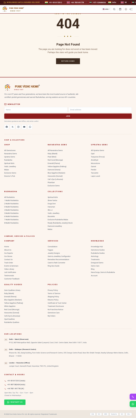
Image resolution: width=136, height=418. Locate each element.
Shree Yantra (52, 200)
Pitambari (51, 182)
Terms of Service (54, 293)
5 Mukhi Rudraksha (11, 213)
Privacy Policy (53, 290)
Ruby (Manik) (52, 154)
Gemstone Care (54, 313)
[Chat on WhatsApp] (133, 404)
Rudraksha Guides (98, 253)
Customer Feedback (11, 279)
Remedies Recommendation (58, 259)
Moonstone (95, 163)
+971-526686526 (99, 2)
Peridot (93, 170)
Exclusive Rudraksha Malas (58, 220)
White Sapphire (9, 306)
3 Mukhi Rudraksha (11, 207)
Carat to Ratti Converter (56, 263)
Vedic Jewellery (10, 166)
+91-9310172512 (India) (16, 381)
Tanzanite (94, 173)
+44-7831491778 (77, 2)
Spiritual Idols (9, 163)
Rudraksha (8, 160)
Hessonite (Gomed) (55, 176)
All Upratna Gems (97, 150)
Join (68, 116)
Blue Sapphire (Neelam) (56, 173)
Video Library (9, 269)
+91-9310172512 (55, 2)
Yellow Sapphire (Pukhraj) (57, 166)
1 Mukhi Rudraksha (11, 200)
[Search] (114, 9)
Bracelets (51, 216)
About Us (7, 250)
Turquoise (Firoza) (98, 157)
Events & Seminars (11, 266)
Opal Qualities (9, 319)
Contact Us (8, 259)
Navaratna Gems (10, 154)
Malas (6, 170)
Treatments (95, 259)
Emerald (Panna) (54, 163)
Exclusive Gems (10, 173)
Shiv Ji (50, 210)
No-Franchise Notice (55, 310)
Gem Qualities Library (12, 290)
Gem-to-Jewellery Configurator (59, 256)
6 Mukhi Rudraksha (11, 216)
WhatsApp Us (16, 402)
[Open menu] (131, 9)
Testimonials (9, 276)
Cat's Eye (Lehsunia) (55, 179)
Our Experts (8, 253)
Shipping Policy (53, 297)
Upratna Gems (9, 157)
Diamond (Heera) (54, 170)
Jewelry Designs (54, 253)
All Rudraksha (9, 197)
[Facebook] (6, 127)
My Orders (51, 316)
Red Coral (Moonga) (55, 160)
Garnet (93, 166)
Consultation (52, 247)
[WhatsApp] (30, 127)
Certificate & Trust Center (57, 303)
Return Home (68, 61)
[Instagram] (18, 127)
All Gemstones (10, 150)
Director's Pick (9, 176)
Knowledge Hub (97, 247)
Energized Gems (97, 263)
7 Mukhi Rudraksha (11, 220)
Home (6, 247)
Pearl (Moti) (52, 157)
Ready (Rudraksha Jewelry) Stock (60, 223)
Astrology (94, 256)
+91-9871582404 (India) (16, 385)
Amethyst (94, 160)
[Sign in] (126, 9)
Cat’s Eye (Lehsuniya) (12, 316)
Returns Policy (53, 300)
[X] (12, 127)
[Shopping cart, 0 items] (120, 9)
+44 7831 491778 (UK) (15, 389)
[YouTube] (24, 127)
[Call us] (133, 397)
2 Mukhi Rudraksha (11, 204)
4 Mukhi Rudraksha (11, 210)
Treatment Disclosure (56, 306)
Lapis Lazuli (95, 176)
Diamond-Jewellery (55, 226)
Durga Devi (52, 204)
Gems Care (95, 266)
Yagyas (50, 250)
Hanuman (51, 207)
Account (94, 276)
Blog (92, 269)
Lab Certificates (10, 272)
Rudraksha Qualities (11, 322)
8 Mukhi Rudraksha (11, 223)
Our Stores (8, 256)
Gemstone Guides (98, 250)
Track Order (8, 263)
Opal (92, 154)
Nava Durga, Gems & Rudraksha (103, 272)
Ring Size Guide (53, 266)
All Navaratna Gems (55, 150)
